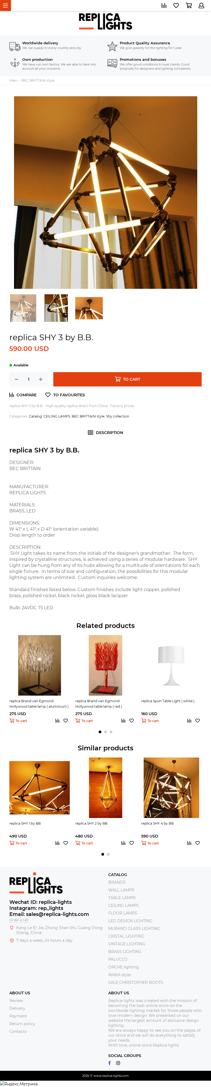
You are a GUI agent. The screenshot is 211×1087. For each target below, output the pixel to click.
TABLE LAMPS (122, 897)
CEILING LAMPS (56, 416)
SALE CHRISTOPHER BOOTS (135, 982)
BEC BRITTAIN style (88, 416)
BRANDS (117, 882)
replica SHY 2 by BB (91, 823)
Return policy (22, 1023)
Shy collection (117, 416)
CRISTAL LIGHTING (126, 936)
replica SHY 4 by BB (157, 823)
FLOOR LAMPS (122, 913)
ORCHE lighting (123, 967)
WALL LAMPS (121, 890)
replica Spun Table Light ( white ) (168, 701)
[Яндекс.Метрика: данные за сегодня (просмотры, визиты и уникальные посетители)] (19, 1084)
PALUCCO (117, 959)
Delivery (17, 1008)
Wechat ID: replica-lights (40, 902)
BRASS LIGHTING (124, 951)
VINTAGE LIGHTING (126, 943)
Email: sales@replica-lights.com (49, 914)
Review (16, 1000)
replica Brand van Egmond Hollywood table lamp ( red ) (98, 704)
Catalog (35, 416)
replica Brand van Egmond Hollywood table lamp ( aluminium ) (39, 704)
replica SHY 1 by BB (25, 823)
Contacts (18, 1031)
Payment (18, 1016)
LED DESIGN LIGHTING (130, 920)
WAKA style (119, 974)
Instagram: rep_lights (36, 908)
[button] (100, 732)
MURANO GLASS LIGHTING (134, 928)
